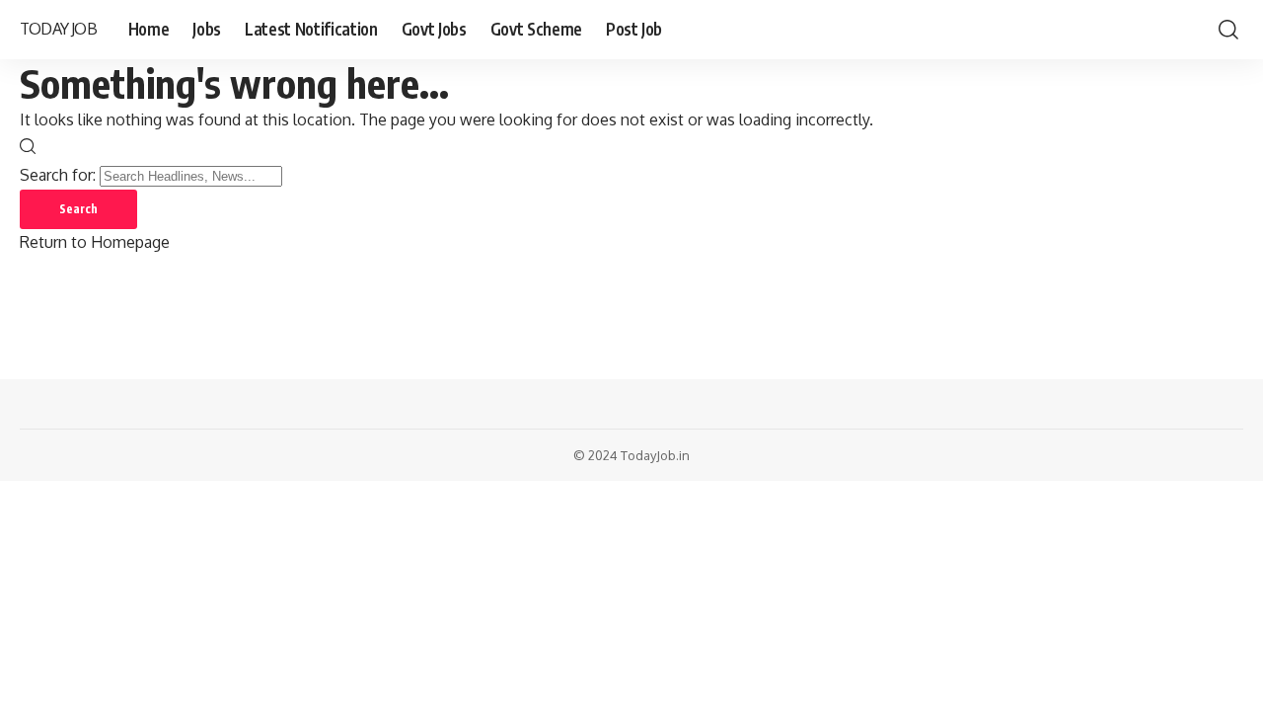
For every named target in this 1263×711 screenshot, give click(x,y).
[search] (1228, 29)
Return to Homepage (95, 242)
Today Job (58, 29)
